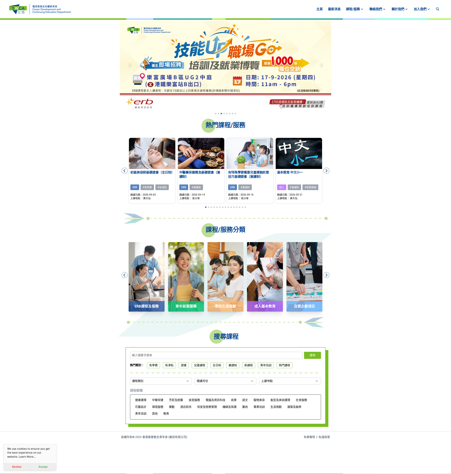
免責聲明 (309, 437)
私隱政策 (324, 437)
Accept (43, 466)
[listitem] (319, 9)
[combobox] (216, 356)
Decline (16, 466)
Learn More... (27, 456)
